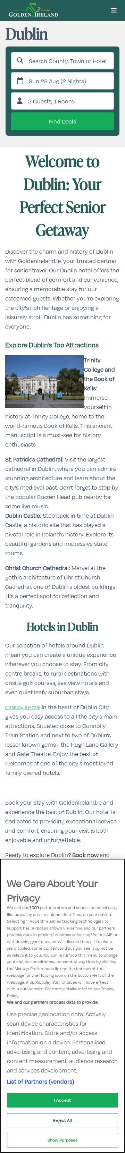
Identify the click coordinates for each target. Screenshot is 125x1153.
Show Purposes (63, 1140)
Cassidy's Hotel (22, 707)
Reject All (62, 1120)
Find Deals (62, 121)
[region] (62, 1006)
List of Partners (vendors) (41, 1081)
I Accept (62, 1100)
